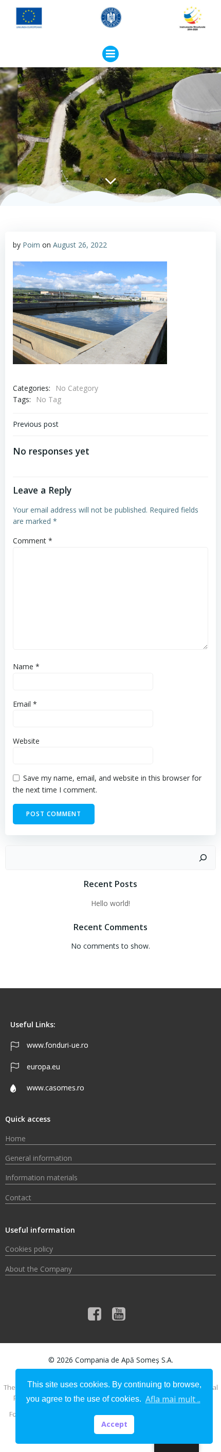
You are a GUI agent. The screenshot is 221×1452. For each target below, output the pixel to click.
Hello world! (110, 903)
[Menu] (110, 54)
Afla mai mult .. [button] (172, 1399)
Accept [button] (114, 1424)
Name (26, 666)
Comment (32, 540)
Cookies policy (29, 1249)
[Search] (203, 858)
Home (15, 1138)
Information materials (41, 1177)
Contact (18, 1197)
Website (26, 741)
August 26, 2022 (80, 245)
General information (38, 1158)
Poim (31, 245)
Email (25, 704)
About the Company (38, 1269)
